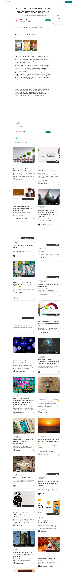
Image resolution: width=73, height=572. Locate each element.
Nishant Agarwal (44, 531)
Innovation (17, 395)
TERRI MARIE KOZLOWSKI (21, 218)
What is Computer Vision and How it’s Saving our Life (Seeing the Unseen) (49, 483)
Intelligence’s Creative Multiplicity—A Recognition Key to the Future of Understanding (49, 361)
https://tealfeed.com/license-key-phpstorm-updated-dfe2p (29, 90)
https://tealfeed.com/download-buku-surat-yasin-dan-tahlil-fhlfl (30, 93)
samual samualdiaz (20, 371)
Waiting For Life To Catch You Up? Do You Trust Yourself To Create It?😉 (22, 285)
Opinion (40, 318)
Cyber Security (18, 436)
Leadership (41, 165)
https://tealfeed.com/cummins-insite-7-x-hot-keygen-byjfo (29, 95)
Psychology (41, 207)
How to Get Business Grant (21, 477)
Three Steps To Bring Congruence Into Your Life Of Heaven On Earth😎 (48, 441)
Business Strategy (18, 355)
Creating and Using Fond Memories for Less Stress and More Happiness (22, 208)
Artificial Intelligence (19, 509)
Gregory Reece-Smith (45, 412)
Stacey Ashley (43, 183)
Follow (48, 20)
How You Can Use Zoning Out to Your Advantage (48, 285)
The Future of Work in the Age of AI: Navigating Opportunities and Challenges (23, 515)
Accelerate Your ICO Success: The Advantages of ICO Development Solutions (22, 361)
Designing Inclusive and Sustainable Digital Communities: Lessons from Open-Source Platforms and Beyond (23, 401)
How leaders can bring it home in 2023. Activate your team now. (48, 170)
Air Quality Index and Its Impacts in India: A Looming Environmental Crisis (48, 323)
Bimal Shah (18, 486)
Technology (41, 478)
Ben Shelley (43, 257)
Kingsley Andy (19, 525)
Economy (41, 555)
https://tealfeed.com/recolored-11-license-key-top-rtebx (29, 92)
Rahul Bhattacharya (20, 412)
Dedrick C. (18, 450)
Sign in (61, 1)
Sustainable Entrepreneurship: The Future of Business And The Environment (23, 554)
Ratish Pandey (19, 179)
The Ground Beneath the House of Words (23, 246)
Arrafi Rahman (43, 493)
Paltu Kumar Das (44, 332)
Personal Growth (42, 281)
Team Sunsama (43, 294)
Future (18, 122)
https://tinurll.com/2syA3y (30, 34)
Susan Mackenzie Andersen (46, 224)
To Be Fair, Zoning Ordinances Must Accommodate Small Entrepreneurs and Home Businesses (47, 213)
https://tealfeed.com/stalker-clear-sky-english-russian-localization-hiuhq (32, 89)
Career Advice (18, 322)
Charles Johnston (44, 372)
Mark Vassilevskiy (20, 563)
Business (16, 165)
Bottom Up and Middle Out (46, 558)
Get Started (68, 1)
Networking (41, 251)
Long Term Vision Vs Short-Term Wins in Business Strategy (23, 170)
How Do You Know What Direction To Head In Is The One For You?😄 (48, 400)
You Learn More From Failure (22, 325)
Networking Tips (42, 248)
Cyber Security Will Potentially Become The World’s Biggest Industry (23, 441)
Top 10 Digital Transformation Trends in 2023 (47, 522)
